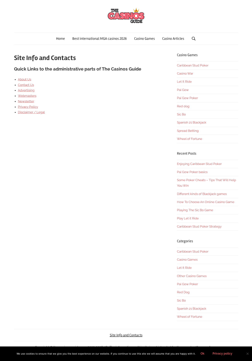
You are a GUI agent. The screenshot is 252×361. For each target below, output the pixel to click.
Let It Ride (184, 81)
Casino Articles (173, 38)
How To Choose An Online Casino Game (205, 202)
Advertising (26, 90)
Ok (202, 353)
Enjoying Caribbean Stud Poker (199, 164)
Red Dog (183, 292)
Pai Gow (183, 90)
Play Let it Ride (188, 218)
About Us (24, 79)
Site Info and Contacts (126, 335)
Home (60, 38)
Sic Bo (181, 114)
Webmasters (27, 96)
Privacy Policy (28, 107)
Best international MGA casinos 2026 (99, 38)
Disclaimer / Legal (31, 112)
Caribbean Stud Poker (192, 65)
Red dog (183, 106)
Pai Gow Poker (187, 98)
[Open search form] (194, 39)
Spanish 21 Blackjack (191, 122)
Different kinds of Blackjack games (202, 194)
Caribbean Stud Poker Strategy (199, 226)
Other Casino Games (192, 276)
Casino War (185, 73)
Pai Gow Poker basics (192, 172)
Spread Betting (188, 131)
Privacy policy (222, 353)
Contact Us (26, 85)
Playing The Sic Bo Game (195, 210)
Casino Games (144, 38)
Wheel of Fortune (189, 139)
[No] (247, 353)
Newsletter (26, 101)
